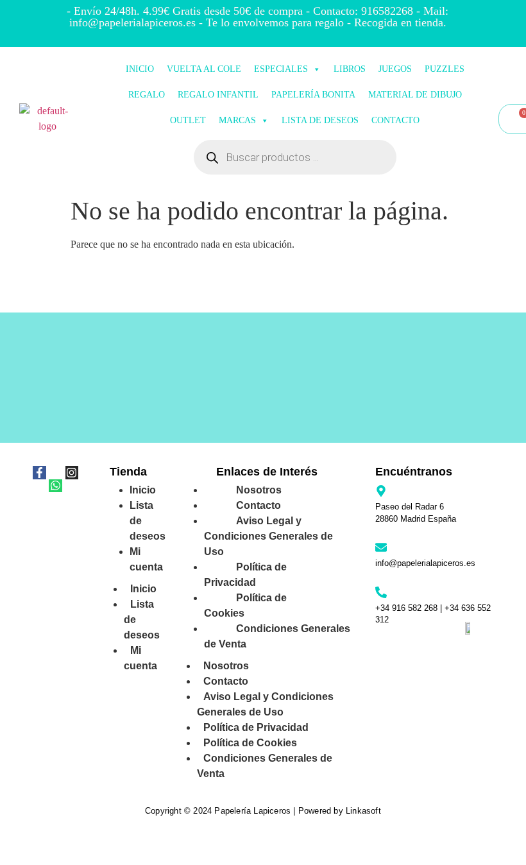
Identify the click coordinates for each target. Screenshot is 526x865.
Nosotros (226, 665)
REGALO (146, 94)
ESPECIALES (281, 69)
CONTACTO (395, 120)
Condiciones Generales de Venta (277, 636)
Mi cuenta (146, 559)
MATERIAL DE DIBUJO (415, 94)
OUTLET (188, 120)
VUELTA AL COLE (204, 69)
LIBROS (350, 69)
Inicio (143, 588)
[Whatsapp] (55, 485)
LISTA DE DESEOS (320, 120)
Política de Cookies (245, 605)
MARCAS (237, 120)
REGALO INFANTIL (218, 94)
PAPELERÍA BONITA (313, 94)
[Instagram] (71, 472)
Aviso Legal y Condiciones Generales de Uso (268, 536)
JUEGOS (395, 69)
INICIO (140, 69)
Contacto (225, 681)
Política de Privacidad (245, 574)
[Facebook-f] (39, 472)
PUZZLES (444, 69)
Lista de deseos (147, 521)
